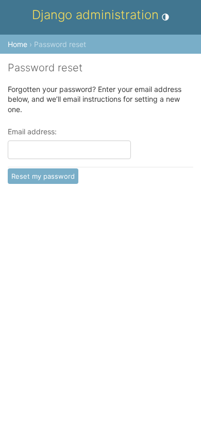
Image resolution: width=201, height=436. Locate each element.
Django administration (95, 14)
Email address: (32, 132)
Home (17, 44)
